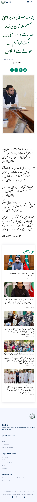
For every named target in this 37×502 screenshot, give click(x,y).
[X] (16, 70)
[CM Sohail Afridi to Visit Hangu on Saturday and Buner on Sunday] (19, 262)
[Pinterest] (21, 70)
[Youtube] (24, 497)
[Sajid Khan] (14, 63)
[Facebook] (12, 70)
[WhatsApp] (25, 70)
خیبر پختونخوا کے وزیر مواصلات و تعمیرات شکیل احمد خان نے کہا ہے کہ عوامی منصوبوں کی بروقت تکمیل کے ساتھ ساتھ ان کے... (19, 389)
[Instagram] (16, 497)
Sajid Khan (20, 63)
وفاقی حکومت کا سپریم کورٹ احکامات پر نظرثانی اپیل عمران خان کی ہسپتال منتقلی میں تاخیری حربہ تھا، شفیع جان (19, 301)
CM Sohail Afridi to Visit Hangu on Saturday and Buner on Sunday (21, 274)
